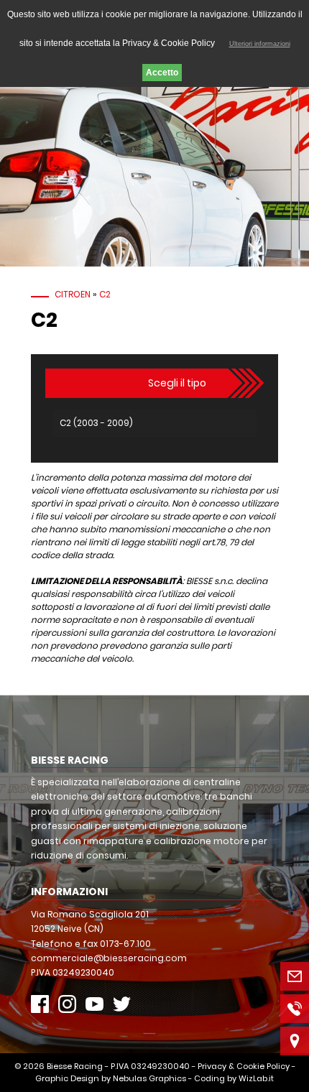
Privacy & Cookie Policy (244, 1066)
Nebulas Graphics (149, 1078)
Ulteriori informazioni (259, 43)
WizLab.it (256, 1078)
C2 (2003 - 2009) (96, 423)
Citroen (73, 294)
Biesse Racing (75, 1066)
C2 (105, 294)
